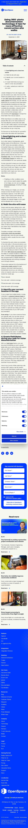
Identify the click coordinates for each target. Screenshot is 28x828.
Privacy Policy (16, 817)
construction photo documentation (11, 233)
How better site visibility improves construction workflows (12, 577)
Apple (16, 807)
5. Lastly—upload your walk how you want (14, 87)
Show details (20, 431)
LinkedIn (9, 810)
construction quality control (9, 266)
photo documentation (17, 255)
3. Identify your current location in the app (14, 78)
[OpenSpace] (7, 10)
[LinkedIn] (11, 453)
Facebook (22, 810)
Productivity (5, 447)
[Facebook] (2, 453)
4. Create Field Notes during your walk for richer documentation (14, 83)
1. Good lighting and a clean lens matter (14, 71)
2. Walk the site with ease (12, 75)
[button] (14, 65)
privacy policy (17, 498)
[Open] (25, 10)
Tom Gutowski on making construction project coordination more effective (13, 540)
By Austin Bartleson (14, 34)
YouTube (16, 810)
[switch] (24, 416)
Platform (3, 633)
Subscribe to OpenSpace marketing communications (14, 503)
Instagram (13, 812)
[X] (7, 453)
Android (21, 807)
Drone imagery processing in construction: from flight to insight (12, 613)
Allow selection (14, 440)
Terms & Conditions (23, 817)
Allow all (14, 436)
